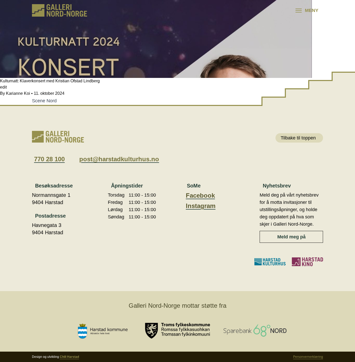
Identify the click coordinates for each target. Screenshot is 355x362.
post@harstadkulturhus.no (119, 159)
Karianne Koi (18, 93)
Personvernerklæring (308, 357)
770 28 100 (49, 159)
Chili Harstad (69, 357)
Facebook (200, 195)
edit (3, 87)
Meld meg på (291, 236)
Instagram (200, 205)
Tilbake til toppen (298, 137)
